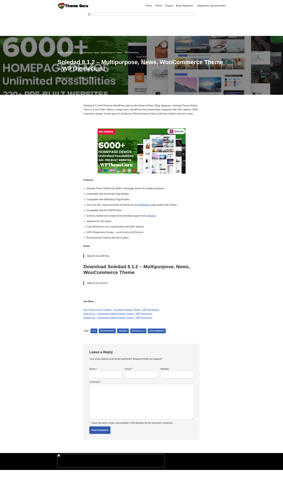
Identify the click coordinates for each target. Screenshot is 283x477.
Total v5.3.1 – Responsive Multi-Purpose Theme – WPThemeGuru (117, 314)
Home (149, 5)
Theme (158, 5)
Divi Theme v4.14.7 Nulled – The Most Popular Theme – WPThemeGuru (121, 310)
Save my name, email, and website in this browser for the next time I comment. (132, 423)
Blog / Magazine (184, 5)
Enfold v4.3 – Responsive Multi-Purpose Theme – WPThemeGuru (117, 317)
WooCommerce (156, 331)
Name (93, 369)
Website (164, 369)
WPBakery (144, 205)
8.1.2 (94, 331)
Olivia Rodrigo (66, 78)
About (158, 473)
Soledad (123, 331)
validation (151, 216)
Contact (168, 473)
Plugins (169, 5)
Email (128, 369)
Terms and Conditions (140, 473)
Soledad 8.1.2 (138, 331)
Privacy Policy (118, 473)
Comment (95, 382)
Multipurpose (107, 331)
